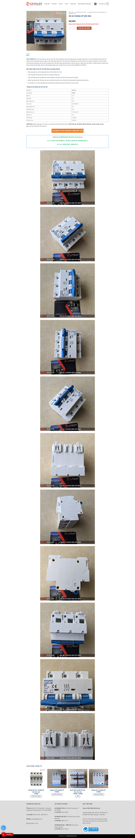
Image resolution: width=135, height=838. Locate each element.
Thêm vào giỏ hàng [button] (36, 796)
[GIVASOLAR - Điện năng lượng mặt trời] (34, 4)
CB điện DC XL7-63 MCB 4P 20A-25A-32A (36, 791)
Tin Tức (66, 3)
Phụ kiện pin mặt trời (80, 12)
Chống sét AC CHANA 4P (98, 790)
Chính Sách (73, 3)
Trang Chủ (47, 3)
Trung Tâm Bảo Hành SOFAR (84, 3)
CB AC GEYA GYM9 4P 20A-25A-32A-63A (78, 791)
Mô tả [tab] (27, 55)
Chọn (78, 796)
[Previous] (26, 784)
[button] (95, 4)
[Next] (108, 784)
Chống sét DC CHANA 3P (57, 790)
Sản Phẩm (54, 3)
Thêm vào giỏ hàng (84, 28)
